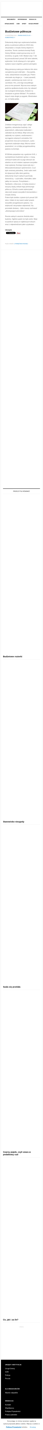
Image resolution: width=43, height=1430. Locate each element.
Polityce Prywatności (13, 1427)
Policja (7, 1375)
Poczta (7, 1378)
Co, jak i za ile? (10, 1320)
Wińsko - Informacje (21, 8)
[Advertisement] (21, 337)
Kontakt (8, 1405)
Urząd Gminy (10, 1368)
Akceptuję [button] (33, 1427)
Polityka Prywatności (13, 1411)
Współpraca (9, 1408)
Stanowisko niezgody (13, 822)
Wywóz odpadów (11, 1393)
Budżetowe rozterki (12, 656)
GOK (7, 1372)
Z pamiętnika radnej (21, 243)
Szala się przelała (11, 987)
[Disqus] (21, 457)
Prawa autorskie (11, 1415)
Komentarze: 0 (10, 37)
